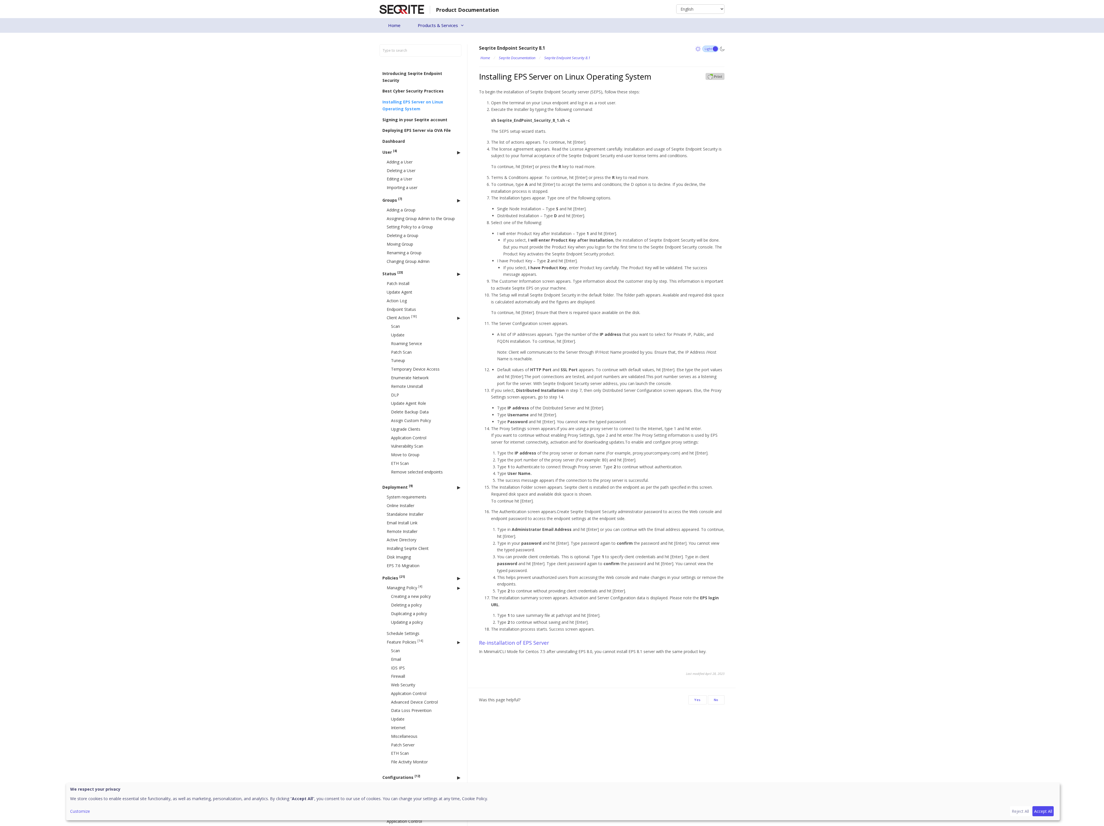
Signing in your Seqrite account (414, 119)
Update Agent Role (408, 403)
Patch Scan (401, 352)
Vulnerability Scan (407, 446)
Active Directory (401, 539)
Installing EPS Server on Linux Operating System (412, 105)
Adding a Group (401, 209)
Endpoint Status (401, 309)
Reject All (1020, 811)
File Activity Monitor (409, 762)
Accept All (1043, 811)
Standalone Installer (405, 514)
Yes (697, 700)
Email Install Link (402, 522)
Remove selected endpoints (417, 471)
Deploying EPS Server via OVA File (416, 130)
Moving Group (400, 244)
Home (394, 25)
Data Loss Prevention (411, 710)
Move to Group (405, 454)
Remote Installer (402, 531)
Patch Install (398, 283)
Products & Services (438, 25)
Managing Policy (404, 587)
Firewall (398, 676)
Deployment (397, 487)
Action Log (397, 300)
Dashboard (393, 141)
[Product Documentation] (401, 8)
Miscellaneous (404, 736)
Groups (392, 200)
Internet (398, 727)
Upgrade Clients (405, 429)
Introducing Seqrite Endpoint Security (412, 76)
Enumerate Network (410, 377)
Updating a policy (407, 622)
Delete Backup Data (410, 412)
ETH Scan (400, 463)
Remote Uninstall (407, 386)
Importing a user (402, 187)
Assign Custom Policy (411, 420)
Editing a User (399, 179)
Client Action (402, 317)
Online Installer (400, 505)
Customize (80, 811)
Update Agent (399, 292)
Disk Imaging (399, 556)
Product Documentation (467, 9)
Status (392, 273)
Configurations (401, 777)
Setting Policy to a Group (410, 227)
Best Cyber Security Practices (413, 91)
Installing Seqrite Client (408, 548)
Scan (395, 326)
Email (396, 659)
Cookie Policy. (475, 798)
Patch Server (403, 744)
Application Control (408, 437)
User (389, 152)
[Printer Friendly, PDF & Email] (715, 76)
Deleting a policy (406, 604)
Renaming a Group (404, 252)
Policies (393, 578)
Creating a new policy (411, 596)
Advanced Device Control (414, 701)
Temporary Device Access (415, 369)
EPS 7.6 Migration (403, 565)
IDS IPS (398, 667)
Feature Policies (405, 642)
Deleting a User (401, 170)
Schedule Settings (403, 633)
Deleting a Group (402, 235)
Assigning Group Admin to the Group (421, 218)
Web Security (403, 685)
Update (398, 335)
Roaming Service (406, 343)
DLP (395, 394)
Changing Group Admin (408, 261)
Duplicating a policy (409, 613)
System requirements (406, 497)
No (716, 700)
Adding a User (400, 161)
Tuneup (398, 360)
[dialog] (563, 801)
